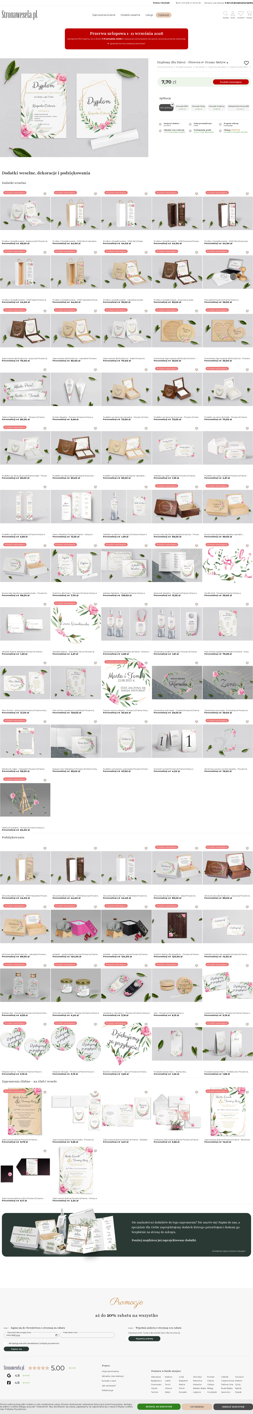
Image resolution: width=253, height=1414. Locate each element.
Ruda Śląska (227, 1388)
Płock (182, 1388)
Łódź (181, 1377)
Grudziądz (212, 1392)
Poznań (210, 1377)
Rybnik (238, 1388)
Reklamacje (107, 1390)
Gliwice (168, 1388)
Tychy (238, 1384)
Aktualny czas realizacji (113, 1376)
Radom (238, 1380)
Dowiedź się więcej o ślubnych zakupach (229, 1251)
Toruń (167, 1384)
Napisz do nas (227, 1222)
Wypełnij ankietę (144, 1338)
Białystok (183, 1380)
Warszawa (156, 1377)
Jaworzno (225, 1392)
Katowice (197, 1380)
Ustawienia (197, 1407)
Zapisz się (16, 1349)
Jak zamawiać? (109, 1385)
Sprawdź (72, 1368)
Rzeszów (197, 1384)
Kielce (182, 1384)
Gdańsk (224, 1377)
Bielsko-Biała (199, 1388)
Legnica (197, 1392)
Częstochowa (227, 1380)
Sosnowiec (156, 1384)
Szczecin (239, 1377)
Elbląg (210, 1388)
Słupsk (238, 1392)
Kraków (168, 1377)
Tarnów (154, 1392)
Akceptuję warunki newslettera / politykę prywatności (34, 1343)
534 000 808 (183, 3)
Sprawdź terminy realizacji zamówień (127, 43)
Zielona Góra (227, 1384)
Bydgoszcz (156, 1380)
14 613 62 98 (196, 3)
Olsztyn (210, 1384)
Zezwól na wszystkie (159, 1406)
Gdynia (210, 1380)
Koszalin (183, 1392)
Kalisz (167, 1392)
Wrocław (197, 1377)
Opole (154, 1388)
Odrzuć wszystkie (233, 1407)
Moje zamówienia (110, 1371)
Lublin (168, 1380)
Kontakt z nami (109, 1381)
